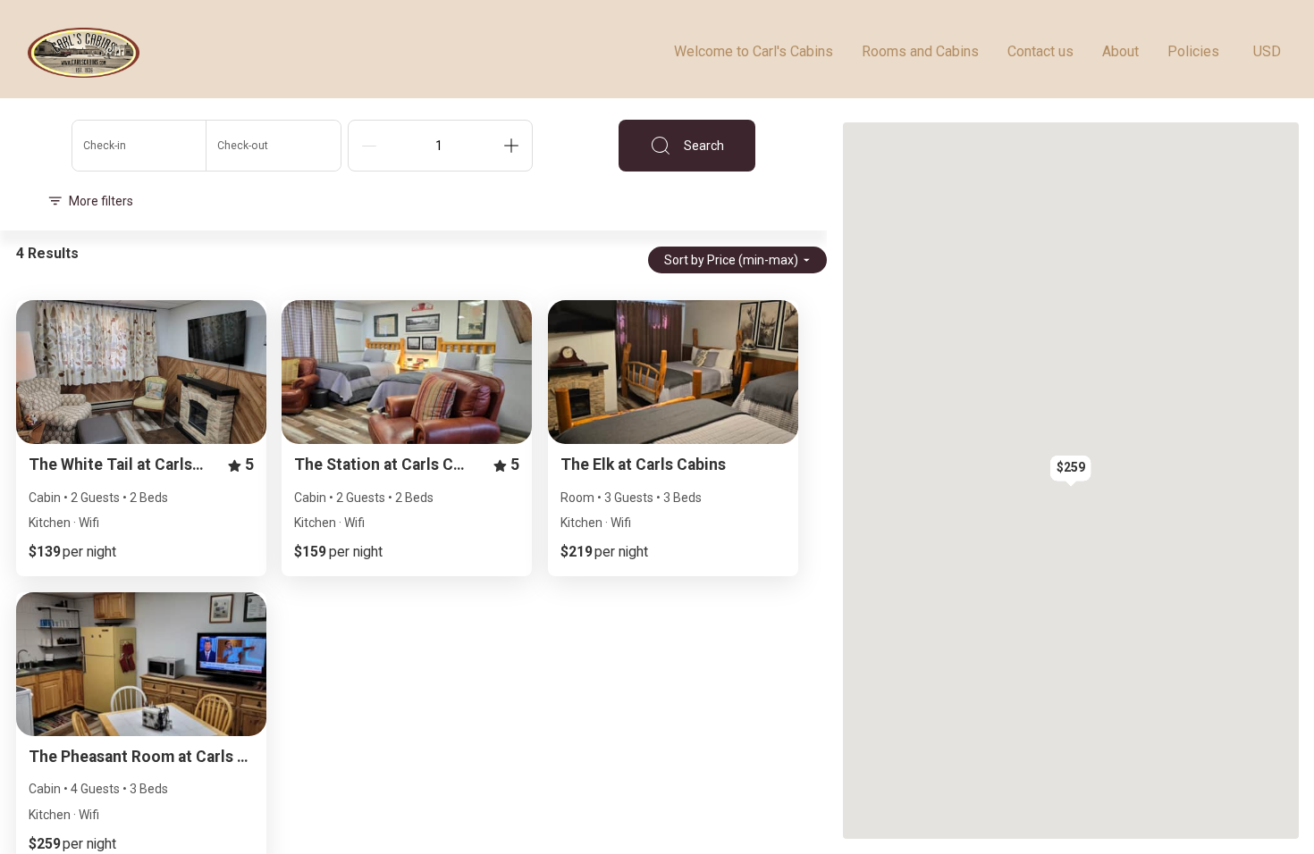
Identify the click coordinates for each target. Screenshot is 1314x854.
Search (704, 145)
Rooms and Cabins (920, 51)
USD (1267, 51)
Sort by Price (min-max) (731, 260)
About (1120, 51)
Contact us (1040, 51)
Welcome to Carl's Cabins (753, 51)
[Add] (511, 145)
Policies (1193, 51)
